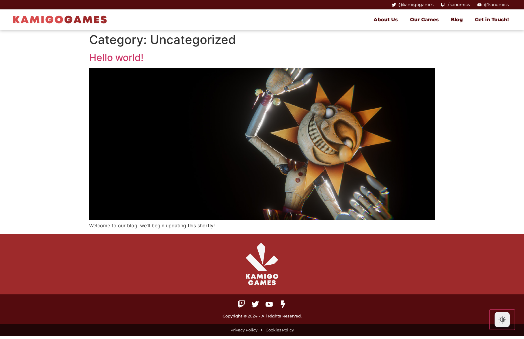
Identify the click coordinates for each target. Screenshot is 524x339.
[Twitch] (241, 304)
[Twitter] (255, 304)
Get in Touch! (492, 19)
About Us (386, 19)
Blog (457, 19)
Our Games (424, 19)
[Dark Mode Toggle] (502, 319)
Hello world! (116, 57)
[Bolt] (283, 304)
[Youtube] (269, 304)
